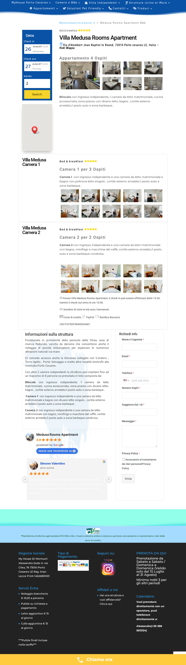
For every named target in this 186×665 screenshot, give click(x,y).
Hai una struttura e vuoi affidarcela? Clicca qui (112, 600)
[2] (91, 201)
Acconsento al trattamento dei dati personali (139, 464)
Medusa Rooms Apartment (57, 434)
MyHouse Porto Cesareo (30, 2)
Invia (128, 479)
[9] (132, 216)
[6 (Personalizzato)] (111, 89)
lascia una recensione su (55, 450)
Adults (28, 76)
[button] (35, 130)
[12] (132, 291)
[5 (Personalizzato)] (153, 73)
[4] (132, 201)
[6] (70, 216)
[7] (91, 216)
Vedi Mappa (67, 48)
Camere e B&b (66, 2)
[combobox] (126, 380)
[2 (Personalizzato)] (80, 88)
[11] (153, 216)
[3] (111, 201)
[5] (153, 201)
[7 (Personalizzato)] (132, 89)
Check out (30, 58)
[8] (111, 216)
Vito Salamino (49, 463)
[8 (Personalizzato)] (153, 89)
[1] (70, 201)
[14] (111, 276)
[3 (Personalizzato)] (111, 73)
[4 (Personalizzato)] (132, 73)
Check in (29, 41)
